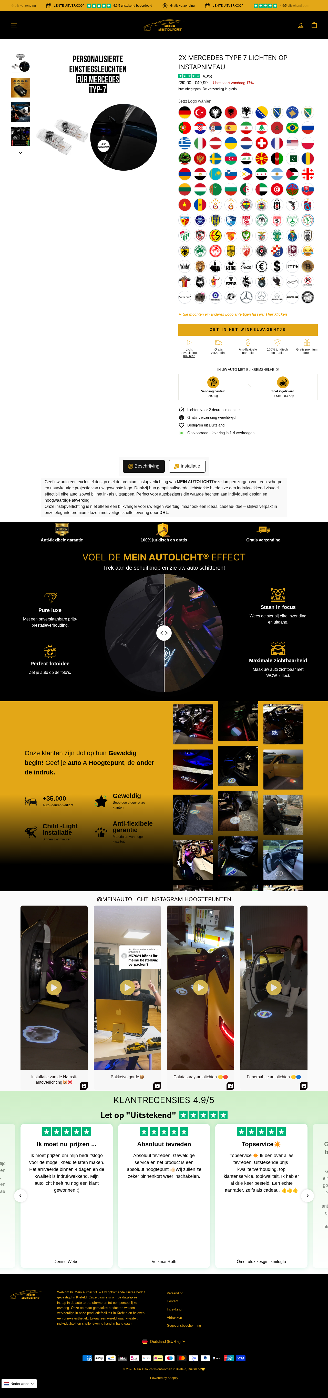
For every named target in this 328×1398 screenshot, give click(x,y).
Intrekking (174, 1309)
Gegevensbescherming (184, 1325)
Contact (172, 1301)
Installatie (190, 466)
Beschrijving (147, 466)
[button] (20, 1195)
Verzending (175, 1293)
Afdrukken (174, 1317)
